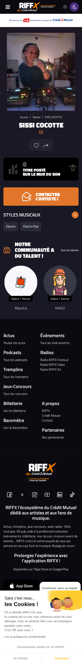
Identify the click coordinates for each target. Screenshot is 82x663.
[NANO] (60, 282)
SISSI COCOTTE (53, 117)
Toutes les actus (14, 342)
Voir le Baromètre (15, 427)
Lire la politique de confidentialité (25, 636)
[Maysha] (21, 282)
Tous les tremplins (16, 376)
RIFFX (46, 410)
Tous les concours (15, 393)
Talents (36, 117)
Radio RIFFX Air (50, 369)
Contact (47, 420)
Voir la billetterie (14, 410)
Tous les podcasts (15, 359)
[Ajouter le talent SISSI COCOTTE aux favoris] (36, 145)
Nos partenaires (53, 437)
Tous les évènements (55, 342)
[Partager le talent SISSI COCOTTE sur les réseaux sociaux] (45, 145)
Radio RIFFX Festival (54, 359)
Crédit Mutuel (51, 415)
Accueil (24, 117)
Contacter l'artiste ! (48, 196)
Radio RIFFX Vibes (52, 364)
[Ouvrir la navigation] (7, 6)
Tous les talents (70, 250)
